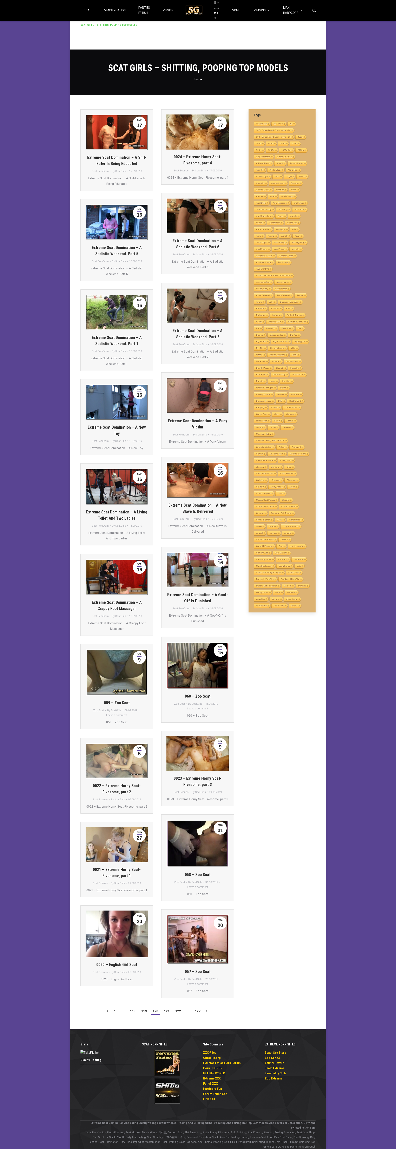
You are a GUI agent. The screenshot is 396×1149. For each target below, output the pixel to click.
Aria (294, 229)
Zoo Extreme (273, 1078)
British (283, 388)
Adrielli (280, 163)
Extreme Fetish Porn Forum (222, 1063)
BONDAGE (297, 374)
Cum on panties (263, 559)
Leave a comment (197, 708)
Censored (296, 447)
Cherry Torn (285, 460)
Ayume (300, 295)
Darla (277, 592)
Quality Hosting (90, 1060)
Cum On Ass (262, 553)
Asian (297, 236)
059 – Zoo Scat (117, 702)
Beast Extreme (274, 1068)
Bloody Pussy (262, 368)
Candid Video (291, 407)
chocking (275, 467)
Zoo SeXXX (272, 1057)
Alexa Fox (292, 170)
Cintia (292, 487)
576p (294, 143)
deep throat (291, 599)
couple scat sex (290, 526)
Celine (282, 447)
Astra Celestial (263, 295)
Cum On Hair (281, 553)
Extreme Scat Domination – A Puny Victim (197, 423)
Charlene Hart (276, 454)
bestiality (270, 328)
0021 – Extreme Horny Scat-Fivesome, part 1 (117, 872)
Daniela (287, 586)
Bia (299, 328)
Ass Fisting (279, 249)
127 (197, 1011)
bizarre (259, 355)
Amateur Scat (262, 190)
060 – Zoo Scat (198, 696)
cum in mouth (296, 546)
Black (294, 355)
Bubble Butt (295, 401)
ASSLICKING (262, 269)
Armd (258, 236)
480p (270, 143)
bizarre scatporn (277, 355)
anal (272, 196)
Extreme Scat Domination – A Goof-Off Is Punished (197, 597)
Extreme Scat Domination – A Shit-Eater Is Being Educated (116, 160)
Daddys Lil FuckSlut (290, 579)
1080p (271, 150)
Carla (276, 414)
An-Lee (259, 196)
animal (259, 223)
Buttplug (260, 407)
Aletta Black (275, 170)
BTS (280, 401)
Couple (272, 526)
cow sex (273, 533)
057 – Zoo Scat (198, 971)
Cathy (277, 421)
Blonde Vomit (292, 361)
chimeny (260, 467)
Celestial (287, 427)
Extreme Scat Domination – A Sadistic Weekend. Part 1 (117, 340)
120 (155, 1011)
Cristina (284, 539)
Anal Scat (299, 209)
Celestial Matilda (264, 447)
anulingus (280, 229)
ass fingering (298, 242)
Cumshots (298, 559)
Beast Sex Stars (275, 1052)
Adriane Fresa (263, 163)
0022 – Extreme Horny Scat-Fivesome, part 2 (117, 788)
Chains (259, 454)
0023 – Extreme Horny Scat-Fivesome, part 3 (198, 781)
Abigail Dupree (263, 157)
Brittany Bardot (263, 394)
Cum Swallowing (264, 566)
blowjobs (294, 368)
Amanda (260, 183)
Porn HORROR (212, 1068)
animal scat (274, 223)
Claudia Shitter (288, 506)
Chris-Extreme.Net (264, 473)
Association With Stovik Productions (273, 275)
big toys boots (277, 348)
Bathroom (260, 315)
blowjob (279, 368)
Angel (280, 216)
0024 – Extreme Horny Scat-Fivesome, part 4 (198, 159)
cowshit (287, 533)
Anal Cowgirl (287, 196)
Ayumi (259, 302)
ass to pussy (262, 289)
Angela (293, 216)
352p (300, 137)
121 (167, 1011)
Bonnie (259, 381)
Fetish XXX (210, 1083)
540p (282, 143)
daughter (260, 599)
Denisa (294, 605)
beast (259, 322)
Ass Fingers (261, 249)
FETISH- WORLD (214, 1073)
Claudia (285, 500)
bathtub (276, 315)
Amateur (295, 183)
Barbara (260, 308)
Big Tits (259, 348)
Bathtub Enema (294, 315)
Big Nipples (300, 341)
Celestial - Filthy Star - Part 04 (270, 440)
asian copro (261, 242)
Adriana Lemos (284, 157)
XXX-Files (209, 1052)
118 (133, 1011)
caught (259, 427)
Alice (277, 176)
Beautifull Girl (275, 322)
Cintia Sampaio (263, 493)
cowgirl (259, 533)
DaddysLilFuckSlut (265, 579)
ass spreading (263, 282)
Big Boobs (261, 341)
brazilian (286, 381)
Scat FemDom (100, 171)
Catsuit (290, 421)
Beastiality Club (275, 1073)
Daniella (302, 586)
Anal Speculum (263, 216)
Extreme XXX (212, 1078)
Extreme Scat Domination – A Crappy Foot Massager (117, 605)
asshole (295, 249)
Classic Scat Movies (265, 500)
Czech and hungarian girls (268, 572)
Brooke (280, 394)
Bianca (259, 335)
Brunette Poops (263, 401)
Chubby (260, 487)
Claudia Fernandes (265, 506)
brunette (295, 394)
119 (144, 1011)
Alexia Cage (262, 176)
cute (299, 566)
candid (274, 407)
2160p (301, 150)
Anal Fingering (280, 203)
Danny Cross (262, 592)
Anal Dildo (261, 203)
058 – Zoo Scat (198, 874)
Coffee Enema (263, 520)
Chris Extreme (286, 473)
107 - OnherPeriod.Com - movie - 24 (273, 130)
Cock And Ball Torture (281, 513)
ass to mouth (283, 282)
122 (178, 1011)
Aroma (271, 236)
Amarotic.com (277, 183)
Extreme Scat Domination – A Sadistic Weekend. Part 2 (198, 333)
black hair (260, 361)
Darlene (291, 592)
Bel (257, 328)
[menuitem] (108, 25)
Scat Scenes (181, 170)
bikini (293, 348)
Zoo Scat (179, 703)
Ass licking (283, 262)
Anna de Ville (262, 229)
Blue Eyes (261, 374)
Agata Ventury (296, 163)
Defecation (279, 605)
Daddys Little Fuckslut (266, 586)
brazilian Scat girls (264, 388)
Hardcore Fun (212, 1088)
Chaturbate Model (264, 460)
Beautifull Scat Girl (297, 322)
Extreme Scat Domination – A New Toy (117, 430)
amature (280, 190)
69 (291, 124)
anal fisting (299, 203)
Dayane (275, 599)
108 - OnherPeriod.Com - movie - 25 (273, 137)
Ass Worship (281, 289)
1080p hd (286, 150)
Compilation (295, 520)
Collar (279, 520)
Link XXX (209, 1099)
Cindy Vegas (277, 487)
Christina (260, 480)
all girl (289, 176)
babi (271, 302)
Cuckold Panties (264, 546)
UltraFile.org (212, 1057)
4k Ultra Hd (261, 124)
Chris (288, 467)
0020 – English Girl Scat (116, 964)
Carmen (290, 414)
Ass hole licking (263, 262)
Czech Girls (293, 572)
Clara (280, 493)
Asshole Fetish (286, 256)
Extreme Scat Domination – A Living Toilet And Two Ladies (116, 515)
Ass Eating (279, 242)
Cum (281, 546)
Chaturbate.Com (298, 454)
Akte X (259, 170)
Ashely (284, 236)
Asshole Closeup (264, 256)
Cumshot (282, 559)
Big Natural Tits (280, 341)
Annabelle (292, 223)
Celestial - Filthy (263, 434)
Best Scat (286, 328)
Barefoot (275, 308)
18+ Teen (278, 124)
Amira (293, 190)
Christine (275, 480)
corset (259, 526)
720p (258, 150)
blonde (275, 361)
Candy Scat (261, 414)
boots (272, 381)
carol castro (261, 421)
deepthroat (261, 605)
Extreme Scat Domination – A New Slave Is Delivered (198, 508)
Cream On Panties (265, 539)
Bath (288, 308)
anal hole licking (263, 209)
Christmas (291, 480)
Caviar (273, 427)
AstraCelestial (283, 295)
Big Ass (293, 335)
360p (258, 143)
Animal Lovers (274, 1063)
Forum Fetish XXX (215, 1094)
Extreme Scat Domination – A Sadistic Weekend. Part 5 (117, 250)
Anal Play (283, 209)
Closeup (260, 513)
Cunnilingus (284, 566)
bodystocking (279, 374)
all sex (302, 176)
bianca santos (276, 335)
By (119, 171)
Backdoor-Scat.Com (289, 302)
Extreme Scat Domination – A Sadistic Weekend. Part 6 (198, 243)
